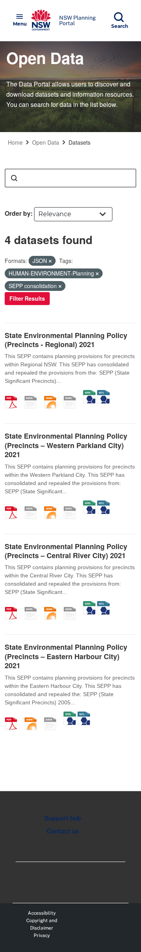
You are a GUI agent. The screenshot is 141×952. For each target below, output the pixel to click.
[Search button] (14, 178)
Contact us (63, 831)
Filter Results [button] (27, 298)
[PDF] (14, 394)
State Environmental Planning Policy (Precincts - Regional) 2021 (66, 339)
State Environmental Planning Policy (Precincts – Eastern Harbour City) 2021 (66, 656)
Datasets (79, 142)
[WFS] (103, 394)
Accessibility (42, 913)
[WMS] (89, 394)
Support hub (62, 818)
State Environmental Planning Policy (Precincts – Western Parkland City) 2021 (66, 445)
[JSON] (53, 394)
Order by (18, 213)
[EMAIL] (33, 394)
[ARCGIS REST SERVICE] (72, 394)
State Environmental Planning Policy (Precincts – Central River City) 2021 (66, 551)
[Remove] (50, 261)
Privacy (42, 935)
